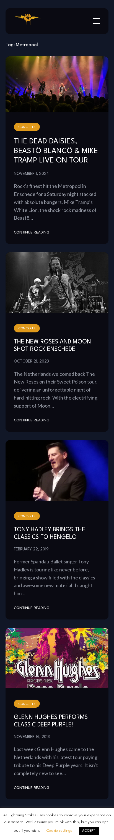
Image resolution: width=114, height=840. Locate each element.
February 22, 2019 (31, 549)
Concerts (26, 127)
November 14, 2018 (32, 737)
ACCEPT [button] (88, 831)
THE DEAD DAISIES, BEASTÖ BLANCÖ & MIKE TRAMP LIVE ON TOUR (56, 151)
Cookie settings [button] (59, 831)
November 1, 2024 (31, 174)
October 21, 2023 (31, 361)
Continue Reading (32, 232)
